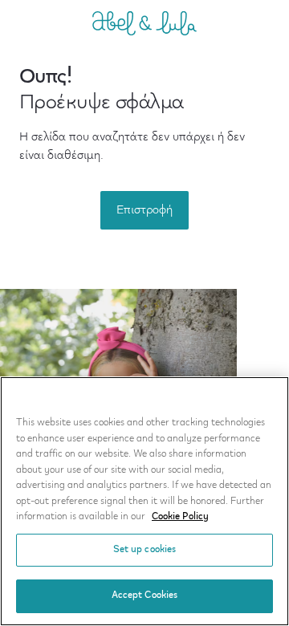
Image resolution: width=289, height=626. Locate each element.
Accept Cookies (145, 595)
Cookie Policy (180, 517)
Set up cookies (145, 550)
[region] (144, 501)
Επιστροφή (144, 210)
